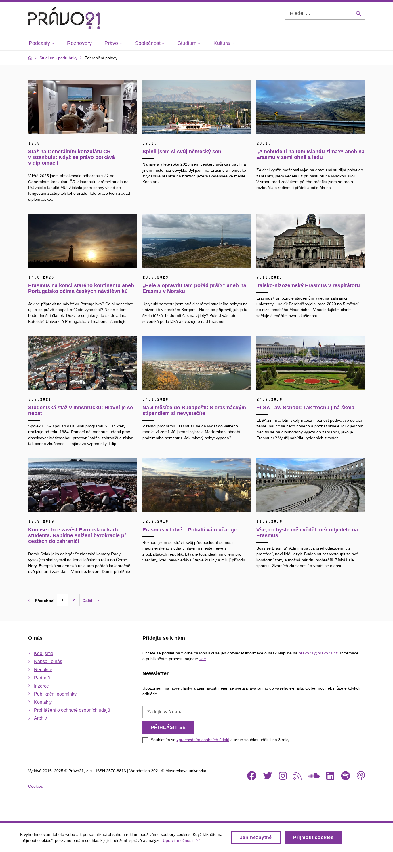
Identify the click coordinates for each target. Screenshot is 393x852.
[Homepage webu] (64, 18)
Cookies (35, 786)
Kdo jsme (43, 653)
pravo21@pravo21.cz (318, 653)
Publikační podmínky (55, 694)
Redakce (43, 669)
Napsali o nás (48, 661)
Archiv (40, 718)
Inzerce (41, 686)
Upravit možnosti (178, 840)
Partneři (42, 677)
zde (202, 658)
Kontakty (43, 702)
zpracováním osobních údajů (203, 739)
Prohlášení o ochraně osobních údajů (72, 710)
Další (87, 600)
